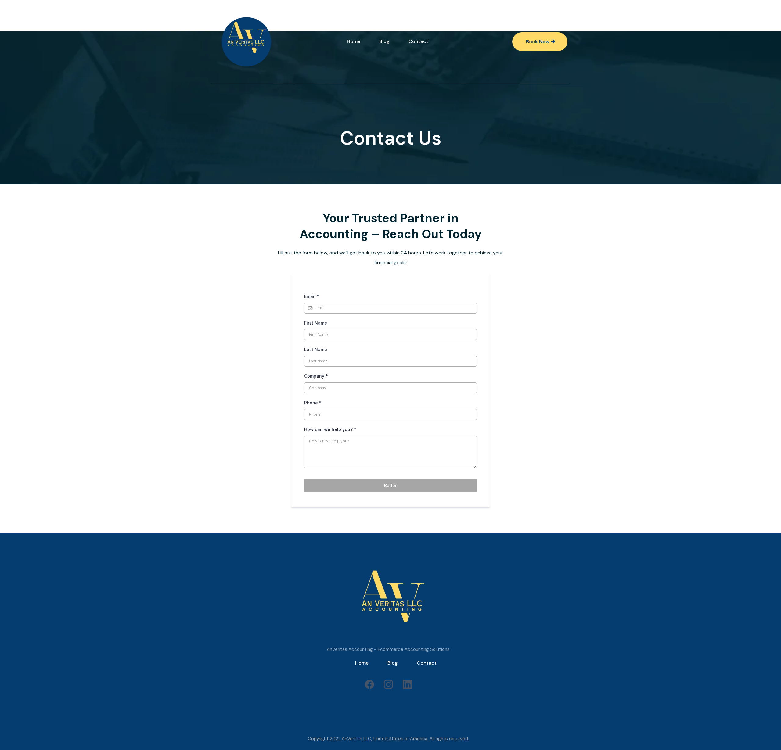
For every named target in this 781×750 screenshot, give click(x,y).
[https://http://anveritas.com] (248, 41)
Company (316, 376)
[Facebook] (369, 684)
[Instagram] (388, 684)
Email (311, 296)
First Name (315, 322)
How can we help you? (330, 429)
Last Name (315, 349)
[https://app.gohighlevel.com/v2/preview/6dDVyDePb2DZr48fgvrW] (390, 597)
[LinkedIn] (407, 684)
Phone (313, 402)
